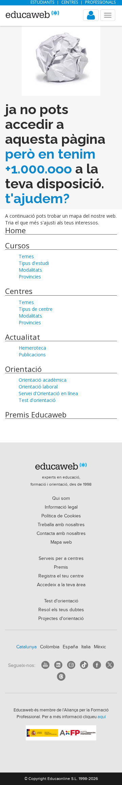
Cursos (17, 245)
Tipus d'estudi (34, 263)
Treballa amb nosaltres (61, 524)
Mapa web (61, 542)
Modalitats (30, 270)
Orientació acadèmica (42, 380)
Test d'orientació (37, 400)
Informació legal (61, 507)
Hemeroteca (32, 348)
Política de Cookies (61, 516)
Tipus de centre (36, 309)
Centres (69, 2)
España (70, 647)
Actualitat (22, 337)
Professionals (100, 2)
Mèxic (100, 647)
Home (15, 230)
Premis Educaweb (35, 414)
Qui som (61, 498)
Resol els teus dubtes (61, 610)
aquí (102, 717)
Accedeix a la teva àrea (61, 585)
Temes (26, 256)
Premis (61, 567)
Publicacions (32, 354)
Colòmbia (49, 647)
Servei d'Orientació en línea (48, 393)
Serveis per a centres (61, 558)
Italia (85, 647)
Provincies (30, 276)
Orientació (23, 369)
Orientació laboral (38, 386)
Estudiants (42, 2)
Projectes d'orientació (61, 618)
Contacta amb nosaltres (61, 533)
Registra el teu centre (61, 576)
